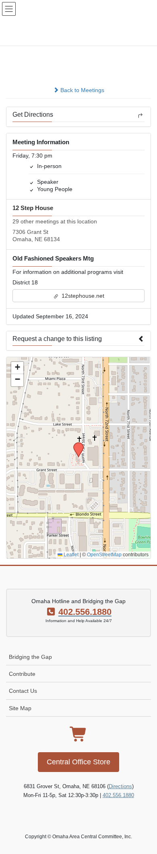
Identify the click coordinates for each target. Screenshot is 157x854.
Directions (120, 786)
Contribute (22, 674)
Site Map (20, 708)
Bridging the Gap (30, 657)
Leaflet (70, 554)
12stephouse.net (82, 295)
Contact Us (23, 691)
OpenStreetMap (104, 554)
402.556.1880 (118, 795)
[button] (75, 444)
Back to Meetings (81, 90)
